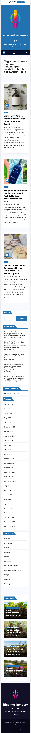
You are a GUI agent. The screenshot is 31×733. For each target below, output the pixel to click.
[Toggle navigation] (14, 52)
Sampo (6, 112)
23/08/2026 (11, 635)
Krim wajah (8, 543)
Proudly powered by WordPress (13, 722)
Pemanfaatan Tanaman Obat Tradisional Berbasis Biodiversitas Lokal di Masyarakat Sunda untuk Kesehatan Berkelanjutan (15, 345)
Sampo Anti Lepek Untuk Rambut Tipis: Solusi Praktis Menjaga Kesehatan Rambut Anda (15, 196)
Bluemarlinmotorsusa (15, 706)
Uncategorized (9, 584)
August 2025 (8, 440)
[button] (23, 53)
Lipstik (6, 547)
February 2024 (9, 513)
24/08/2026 (11, 615)
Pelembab (7, 561)
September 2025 (9, 436)
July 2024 (7, 490)
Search (7, 312)
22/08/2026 (11, 654)
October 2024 (9, 477)
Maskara (7, 552)
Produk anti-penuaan (11, 566)
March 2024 (8, 508)
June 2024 (8, 495)
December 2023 (9, 522)
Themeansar (18, 724)
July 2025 (7, 445)
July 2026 (7, 409)
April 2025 (7, 449)
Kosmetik (7, 538)
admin (18, 127)
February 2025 (9, 458)
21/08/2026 (11, 673)
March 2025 (8, 454)
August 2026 (8, 404)
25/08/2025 (9, 204)
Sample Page (17, 729)
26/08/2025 (9, 127)
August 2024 (8, 486)
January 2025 (9, 463)
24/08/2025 (9, 276)
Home (11, 729)
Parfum (6, 557)
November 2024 (9, 472)
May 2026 (7, 418)
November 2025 (9, 427)
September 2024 (10, 481)
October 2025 (8, 431)
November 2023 (9, 526)
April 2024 (7, 504)
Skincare (7, 579)
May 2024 (7, 499)
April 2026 (7, 422)
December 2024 (9, 468)
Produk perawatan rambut (13, 570)
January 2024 (9, 517)
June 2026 (8, 413)
